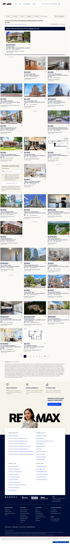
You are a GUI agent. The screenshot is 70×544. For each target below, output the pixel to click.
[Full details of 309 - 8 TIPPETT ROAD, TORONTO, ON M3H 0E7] (11, 254)
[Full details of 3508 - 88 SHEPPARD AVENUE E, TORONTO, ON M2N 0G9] (35, 254)
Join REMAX (53, 509)
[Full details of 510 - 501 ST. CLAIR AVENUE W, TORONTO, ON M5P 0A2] (59, 90)
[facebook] (5, 497)
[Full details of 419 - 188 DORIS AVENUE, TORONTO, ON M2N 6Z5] (35, 143)
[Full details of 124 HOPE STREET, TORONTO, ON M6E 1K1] (18, 37)
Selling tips (37, 520)
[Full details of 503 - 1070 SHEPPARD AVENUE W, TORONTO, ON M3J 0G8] (11, 335)
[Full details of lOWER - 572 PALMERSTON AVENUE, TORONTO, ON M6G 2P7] (35, 170)
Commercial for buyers (40, 516)
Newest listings (23, 509)
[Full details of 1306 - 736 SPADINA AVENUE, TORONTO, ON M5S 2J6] (11, 201)
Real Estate (13, 435)
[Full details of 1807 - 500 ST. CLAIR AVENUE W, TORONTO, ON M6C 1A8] (35, 201)
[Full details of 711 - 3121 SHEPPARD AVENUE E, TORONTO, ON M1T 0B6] (59, 63)
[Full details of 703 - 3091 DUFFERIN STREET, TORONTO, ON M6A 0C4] (35, 90)
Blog (36, 509)
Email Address (5, 168)
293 (45, 356)
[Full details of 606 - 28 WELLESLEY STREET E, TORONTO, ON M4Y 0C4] (59, 143)
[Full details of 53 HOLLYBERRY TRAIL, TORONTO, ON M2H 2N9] (35, 281)
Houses (18, 441)
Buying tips (37, 511)
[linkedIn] (14, 497)
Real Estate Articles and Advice (10, 514)
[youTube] (9, 497)
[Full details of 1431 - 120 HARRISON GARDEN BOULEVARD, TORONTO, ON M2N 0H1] (59, 117)
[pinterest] (12, 497)
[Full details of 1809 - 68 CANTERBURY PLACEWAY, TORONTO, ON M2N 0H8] (59, 201)
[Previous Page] (22, 356)
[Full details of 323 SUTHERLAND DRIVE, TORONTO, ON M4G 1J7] (11, 228)
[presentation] (18, 37)
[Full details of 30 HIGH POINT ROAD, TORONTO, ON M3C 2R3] (35, 308)
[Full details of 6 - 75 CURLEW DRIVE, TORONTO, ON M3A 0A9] (59, 254)
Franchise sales (54, 511)
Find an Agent (27, 3)
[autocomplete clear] (59, 4)
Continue (57, 542)
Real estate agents (24, 516)
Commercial (22, 520)
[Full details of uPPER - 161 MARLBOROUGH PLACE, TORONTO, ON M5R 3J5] (11, 117)
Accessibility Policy (30, 527)
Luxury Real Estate (21, 454)
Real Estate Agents (21, 451)
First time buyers (39, 513)
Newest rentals (23, 511)
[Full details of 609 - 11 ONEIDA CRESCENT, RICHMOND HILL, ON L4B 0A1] (11, 90)
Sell (20, 3)
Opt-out (65, 542)
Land (17, 443)
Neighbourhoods (24, 518)
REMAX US (7, 509)
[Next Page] (48, 356)
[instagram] (7, 497)
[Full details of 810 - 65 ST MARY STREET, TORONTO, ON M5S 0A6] (11, 308)
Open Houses (19, 446)
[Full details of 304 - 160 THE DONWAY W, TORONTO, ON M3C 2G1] (59, 308)
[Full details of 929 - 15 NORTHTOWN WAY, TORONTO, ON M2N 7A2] (59, 281)
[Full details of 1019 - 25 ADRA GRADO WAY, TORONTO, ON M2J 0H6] (59, 228)
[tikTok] (16, 497)
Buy (16, 3)
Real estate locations (24, 513)
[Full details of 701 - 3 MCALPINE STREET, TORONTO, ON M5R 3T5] (35, 63)
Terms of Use (22, 527)
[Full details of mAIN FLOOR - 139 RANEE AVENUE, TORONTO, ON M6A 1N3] (11, 143)
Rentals (18, 449)
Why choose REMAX (55, 519)
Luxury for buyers (39, 515)
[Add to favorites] (29, 44)
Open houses (23, 515)
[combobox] (51, 4)
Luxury (21, 522)
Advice (34, 3)
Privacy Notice (15, 527)
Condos (18, 438)
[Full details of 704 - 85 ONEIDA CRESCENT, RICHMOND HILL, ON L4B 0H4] (35, 335)
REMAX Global (8, 511)
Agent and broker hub (56, 513)
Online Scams (8, 527)
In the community (55, 520)
